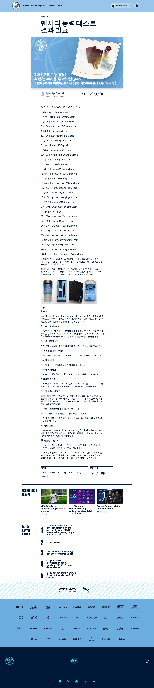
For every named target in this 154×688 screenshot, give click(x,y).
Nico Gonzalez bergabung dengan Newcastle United (60, 552)
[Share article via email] (102, 94)
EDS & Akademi (54, 542)
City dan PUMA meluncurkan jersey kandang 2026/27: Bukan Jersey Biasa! (59, 564)
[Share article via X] (91, 94)
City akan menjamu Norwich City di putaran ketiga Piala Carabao (61, 575)
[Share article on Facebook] (96, 94)
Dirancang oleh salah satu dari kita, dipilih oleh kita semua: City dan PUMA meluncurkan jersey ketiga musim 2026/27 (60, 530)
